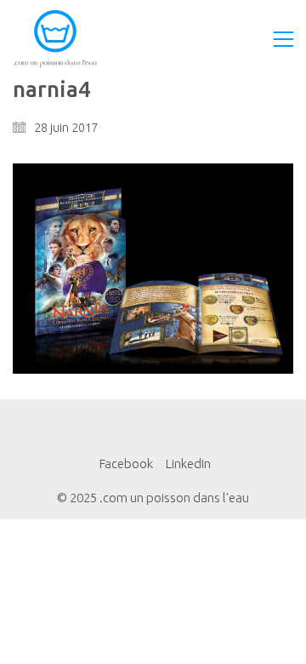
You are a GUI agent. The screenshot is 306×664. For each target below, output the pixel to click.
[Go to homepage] (55, 39)
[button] (283, 39)
